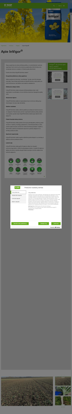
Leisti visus (56, 223)
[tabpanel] (44, 202)
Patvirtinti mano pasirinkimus (20, 223)
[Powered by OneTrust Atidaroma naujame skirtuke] (55, 228)
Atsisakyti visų (43, 223)
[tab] (18, 192)
